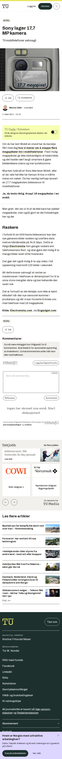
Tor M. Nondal (10, 650)
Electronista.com (21, 310)
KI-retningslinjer (11, 701)
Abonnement (10, 723)
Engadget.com (46, 310)
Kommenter (26, 98)
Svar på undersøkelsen (15, 753)
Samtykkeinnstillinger (15, 689)
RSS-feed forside (12, 660)
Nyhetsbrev (9, 683)
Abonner (45, 6)
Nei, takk (37, 753)
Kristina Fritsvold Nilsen (16, 639)
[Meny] (56, 6)
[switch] (54, 132)
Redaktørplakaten (27, 712)
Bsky (5, 677)
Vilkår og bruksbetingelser (17, 695)
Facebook (8, 666)
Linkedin (7, 671)
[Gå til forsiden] (5, 6)
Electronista (17, 246)
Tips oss (52, 621)
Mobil (6, 20)
